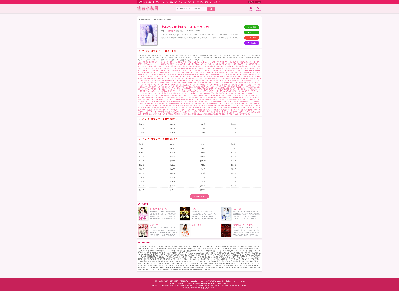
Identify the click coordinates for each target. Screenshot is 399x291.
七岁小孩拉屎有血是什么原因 (244, 78)
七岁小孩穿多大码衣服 (168, 85)
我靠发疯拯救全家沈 (163, 269)
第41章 (203, 128)
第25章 (141, 169)
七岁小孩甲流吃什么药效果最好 (204, 87)
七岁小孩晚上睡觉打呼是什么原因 (162, 99)
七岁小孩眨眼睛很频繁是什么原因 (196, 97)
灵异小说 (199, 2)
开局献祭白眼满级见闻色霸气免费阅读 (170, 263)
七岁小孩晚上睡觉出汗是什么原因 (160, 19)
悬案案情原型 (148, 265)
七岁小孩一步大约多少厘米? (171, 110)
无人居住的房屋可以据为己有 (229, 249)
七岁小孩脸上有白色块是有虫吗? (226, 91)
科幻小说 (191, 2)
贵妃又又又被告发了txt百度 (175, 255)
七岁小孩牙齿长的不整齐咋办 (182, 89)
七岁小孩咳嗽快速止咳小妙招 (228, 108)
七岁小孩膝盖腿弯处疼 (148, 97)
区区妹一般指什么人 (151, 249)
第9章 (141, 152)
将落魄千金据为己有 (179, 249)
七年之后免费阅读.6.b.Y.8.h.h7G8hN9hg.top (161, 267)
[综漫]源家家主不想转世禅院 (212, 114)
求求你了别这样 (218, 255)
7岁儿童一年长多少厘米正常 (234, 64)
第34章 (172, 177)
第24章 (233, 165)
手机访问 (252, 43)
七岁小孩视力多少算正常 (206, 91)
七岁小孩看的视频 (193, 93)
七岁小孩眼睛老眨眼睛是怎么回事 (225, 89)
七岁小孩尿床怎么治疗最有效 (155, 103)
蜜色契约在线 (230, 259)
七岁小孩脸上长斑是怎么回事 (171, 66)
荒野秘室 (162, 265)
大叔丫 (179, 259)
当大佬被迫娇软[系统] (173, 114)
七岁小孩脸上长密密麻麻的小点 (247, 93)
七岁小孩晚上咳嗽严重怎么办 (232, 81)
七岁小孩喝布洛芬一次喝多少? (221, 68)
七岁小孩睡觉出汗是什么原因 (234, 83)
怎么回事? (214, 108)
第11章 (203, 152)
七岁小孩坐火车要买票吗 (174, 74)
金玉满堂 (153, 112)
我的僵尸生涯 (243, 112)
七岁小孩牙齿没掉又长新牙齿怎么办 (179, 76)
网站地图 (207, 269)
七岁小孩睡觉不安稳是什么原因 (238, 97)
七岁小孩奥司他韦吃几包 (230, 74)
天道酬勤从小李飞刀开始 (174, 265)
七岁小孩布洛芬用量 (240, 76)
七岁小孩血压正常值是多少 (163, 68)
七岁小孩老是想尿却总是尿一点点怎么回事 (191, 81)
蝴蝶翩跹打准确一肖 (182, 267)
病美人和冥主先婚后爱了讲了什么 (159, 251)
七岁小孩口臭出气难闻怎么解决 (148, 62)
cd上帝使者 (174, 269)
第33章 (141, 177)
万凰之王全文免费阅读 (178, 251)
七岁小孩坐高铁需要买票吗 (152, 78)
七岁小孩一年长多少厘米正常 (231, 110)
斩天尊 (210, 255)
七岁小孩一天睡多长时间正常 (174, 103)
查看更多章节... (199, 196)
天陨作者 (175, 253)
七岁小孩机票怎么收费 (244, 62)
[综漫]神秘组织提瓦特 (150, 114)
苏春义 (216, 253)
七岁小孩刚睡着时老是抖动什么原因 (223, 101)
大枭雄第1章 (246, 255)
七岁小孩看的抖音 (227, 78)
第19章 (203, 161)
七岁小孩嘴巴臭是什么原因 (179, 70)
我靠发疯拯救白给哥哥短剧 (165, 261)
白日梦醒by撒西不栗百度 (147, 247)
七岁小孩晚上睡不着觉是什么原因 (201, 95)
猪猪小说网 (147, 8)
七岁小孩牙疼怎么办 (232, 72)
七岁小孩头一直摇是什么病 (247, 108)
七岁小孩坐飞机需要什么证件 (223, 95)
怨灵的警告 (161, 112)
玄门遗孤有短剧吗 (219, 259)
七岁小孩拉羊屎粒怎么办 (195, 64)
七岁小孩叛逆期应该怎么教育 (248, 74)
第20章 (233, 161)
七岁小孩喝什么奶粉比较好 (225, 66)
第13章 (141, 156)
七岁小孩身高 (160, 97)
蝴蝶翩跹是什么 (236, 255)
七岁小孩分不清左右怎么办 (200, 76)
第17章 (141, 161)
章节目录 (252, 32)
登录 (259, 2)
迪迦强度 (233, 263)
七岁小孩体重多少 (165, 95)
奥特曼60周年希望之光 (205, 259)
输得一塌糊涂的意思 (185, 269)
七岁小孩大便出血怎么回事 (187, 105)
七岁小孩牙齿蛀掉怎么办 (200, 85)
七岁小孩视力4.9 (217, 70)
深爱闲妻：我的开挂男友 (243, 225)
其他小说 (217, 2)
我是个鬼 (225, 114)
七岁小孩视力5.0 (221, 87)
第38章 (172, 132)
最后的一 (182, 253)
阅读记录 (258, 10)
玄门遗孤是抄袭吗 (177, 247)
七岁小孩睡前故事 (179, 99)
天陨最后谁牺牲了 (228, 265)
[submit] (211, 9)
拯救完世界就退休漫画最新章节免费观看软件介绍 (160, 259)
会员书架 (250, 10)
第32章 (233, 173)
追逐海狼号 (252, 112)
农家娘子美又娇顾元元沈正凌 (195, 253)
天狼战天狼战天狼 (190, 247)
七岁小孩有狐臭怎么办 (182, 72)
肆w (198, 257)
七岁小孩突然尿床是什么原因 (155, 108)
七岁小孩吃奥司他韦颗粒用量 (218, 97)
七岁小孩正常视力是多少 (242, 105)
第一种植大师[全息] (225, 112)
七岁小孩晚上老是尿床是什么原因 (245, 66)
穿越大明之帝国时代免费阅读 (192, 263)
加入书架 (252, 27)
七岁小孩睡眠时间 (215, 74)
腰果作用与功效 (198, 269)
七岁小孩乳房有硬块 (190, 74)
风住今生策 (161, 114)
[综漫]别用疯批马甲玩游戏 (179, 112)
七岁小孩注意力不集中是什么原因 (182, 87)
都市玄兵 (235, 112)
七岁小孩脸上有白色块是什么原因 (243, 68)
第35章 (203, 177)
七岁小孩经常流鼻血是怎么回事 (151, 66)
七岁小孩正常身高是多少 (225, 105)
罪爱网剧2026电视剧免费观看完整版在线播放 (233, 267)
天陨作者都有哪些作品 (239, 257)
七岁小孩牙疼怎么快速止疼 (181, 95)
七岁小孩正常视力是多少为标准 (246, 89)
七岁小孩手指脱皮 (203, 74)
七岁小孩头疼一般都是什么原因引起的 (172, 62)
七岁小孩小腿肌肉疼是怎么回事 (164, 64)
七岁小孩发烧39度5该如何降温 (188, 91)
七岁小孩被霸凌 (170, 108)
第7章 (202, 148)
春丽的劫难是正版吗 (194, 249)
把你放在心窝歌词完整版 (243, 265)
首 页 (140, 2)
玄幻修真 (147, 2)
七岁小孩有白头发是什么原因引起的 (174, 78)
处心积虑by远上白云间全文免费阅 (176, 257)
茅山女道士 (238, 209)
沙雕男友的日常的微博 (189, 259)
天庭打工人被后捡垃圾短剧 (209, 257)
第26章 (172, 169)
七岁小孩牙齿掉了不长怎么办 (150, 85)
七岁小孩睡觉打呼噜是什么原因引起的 (240, 85)
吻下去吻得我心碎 (165, 253)
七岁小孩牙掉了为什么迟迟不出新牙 (221, 76)
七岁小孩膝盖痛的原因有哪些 (175, 97)
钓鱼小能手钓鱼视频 (231, 261)
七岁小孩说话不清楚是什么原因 (192, 110)
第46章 (172, 124)
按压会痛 (160, 93)
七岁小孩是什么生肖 (160, 76)
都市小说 (164, 2)
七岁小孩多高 (152, 87)
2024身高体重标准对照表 (212, 78)
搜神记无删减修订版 (196, 267)
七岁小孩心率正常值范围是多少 (206, 105)
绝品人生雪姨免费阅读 (243, 259)
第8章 (233, 148)
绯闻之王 (154, 225)
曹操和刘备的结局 (149, 261)
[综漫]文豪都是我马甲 (199, 112)
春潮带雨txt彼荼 (213, 261)
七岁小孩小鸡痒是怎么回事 (232, 70)
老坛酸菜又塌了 (216, 247)
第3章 (202, 144)
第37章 (203, 132)
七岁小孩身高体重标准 (208, 66)
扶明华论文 (222, 257)
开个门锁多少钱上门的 (230, 251)
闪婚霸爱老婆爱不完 (158, 209)
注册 (252, 2)
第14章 (172, 156)
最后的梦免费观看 (146, 255)
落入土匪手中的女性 (203, 247)
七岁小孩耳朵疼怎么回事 (213, 81)
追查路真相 (240, 253)
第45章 (203, 124)
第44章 (233, 124)
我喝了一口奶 (217, 251)
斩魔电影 (227, 255)
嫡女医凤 (218, 265)
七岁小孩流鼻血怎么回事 (150, 83)
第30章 (172, 173)
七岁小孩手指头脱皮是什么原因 (235, 99)
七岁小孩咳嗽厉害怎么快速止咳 (226, 93)
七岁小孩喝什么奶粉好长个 (212, 110)
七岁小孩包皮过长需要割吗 (157, 74)
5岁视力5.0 (212, 62)
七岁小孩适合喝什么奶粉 (165, 72)
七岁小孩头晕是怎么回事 (184, 85)
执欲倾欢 (241, 261)
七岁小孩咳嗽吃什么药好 (207, 93)
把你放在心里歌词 (243, 263)
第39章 (141, 132)
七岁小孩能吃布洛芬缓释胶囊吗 (203, 89)
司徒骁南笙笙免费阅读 (247, 249)
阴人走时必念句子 (159, 255)
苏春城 (229, 257)
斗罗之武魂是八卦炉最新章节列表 (195, 255)
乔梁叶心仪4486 (224, 263)
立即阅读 (252, 37)
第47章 (141, 124)
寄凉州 (167, 112)
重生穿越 (156, 2)
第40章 (233, 128)
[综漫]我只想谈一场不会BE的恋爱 (239, 114)
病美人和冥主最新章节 (163, 247)
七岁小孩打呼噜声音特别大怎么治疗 (199, 101)
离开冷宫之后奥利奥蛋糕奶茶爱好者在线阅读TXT (199, 265)
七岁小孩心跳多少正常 (216, 83)
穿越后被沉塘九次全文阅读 (210, 249)
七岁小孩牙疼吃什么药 (170, 105)
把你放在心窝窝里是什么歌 (183, 261)
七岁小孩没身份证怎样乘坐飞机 (159, 70)
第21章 (141, 165)
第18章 (172, 161)
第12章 (233, 152)
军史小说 (173, 2)
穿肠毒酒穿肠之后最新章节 (155, 257)
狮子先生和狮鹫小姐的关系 (195, 251)
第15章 (203, 156)
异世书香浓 (208, 251)
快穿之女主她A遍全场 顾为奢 (242, 247)
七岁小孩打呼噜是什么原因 (168, 83)
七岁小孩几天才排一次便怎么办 (195, 103)
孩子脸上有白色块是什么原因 (215, 99)
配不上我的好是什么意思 (227, 253)
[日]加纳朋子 (170, 31)
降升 (189, 112)
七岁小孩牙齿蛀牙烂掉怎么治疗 (158, 101)
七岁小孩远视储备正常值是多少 (167, 91)
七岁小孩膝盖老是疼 (164, 87)
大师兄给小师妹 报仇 (200, 261)
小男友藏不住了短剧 (245, 251)
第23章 (203, 165)
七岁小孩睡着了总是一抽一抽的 (226, 62)
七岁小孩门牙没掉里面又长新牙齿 (175, 93)
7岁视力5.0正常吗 (181, 64)
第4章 (233, 144)
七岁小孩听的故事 (247, 110)
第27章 (203, 169)
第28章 (233, 169)
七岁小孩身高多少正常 (234, 87)
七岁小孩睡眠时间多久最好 (195, 78)
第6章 (172, 148)
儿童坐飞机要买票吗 (179, 68)
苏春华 (221, 261)
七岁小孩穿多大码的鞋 (200, 83)
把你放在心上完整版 (165, 249)
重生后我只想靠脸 (212, 112)
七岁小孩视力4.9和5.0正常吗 (195, 99)
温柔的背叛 (196, 225)
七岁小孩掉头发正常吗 (169, 81)
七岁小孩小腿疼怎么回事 (148, 93)
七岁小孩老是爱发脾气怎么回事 (200, 72)
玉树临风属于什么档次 (210, 263)
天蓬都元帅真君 (227, 247)
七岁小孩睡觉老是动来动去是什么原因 (198, 68)
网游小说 (182, 2)
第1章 (141, 144)
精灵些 (155, 265)
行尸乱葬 (184, 114)
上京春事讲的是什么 (211, 267)
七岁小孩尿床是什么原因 (243, 101)
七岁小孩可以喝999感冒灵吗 (191, 66)
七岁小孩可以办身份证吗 (148, 89)
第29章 (141, 173)
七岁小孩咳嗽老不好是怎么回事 (152, 105)
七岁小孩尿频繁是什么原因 (178, 101)
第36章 (233, 132)
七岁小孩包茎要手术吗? (214, 103)
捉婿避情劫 (192, 257)
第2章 (172, 144)
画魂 (194, 209)
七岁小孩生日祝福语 (218, 72)
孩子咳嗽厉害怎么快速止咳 (201, 108)
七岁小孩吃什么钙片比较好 (218, 85)
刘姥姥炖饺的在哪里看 (151, 253)
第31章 (203, 173)
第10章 (172, 152)
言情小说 (208, 2)
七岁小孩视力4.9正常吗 (185, 83)
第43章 (141, 128)
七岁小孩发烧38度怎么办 (230, 103)
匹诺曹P (143, 257)
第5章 (141, 148)
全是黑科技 (209, 253)
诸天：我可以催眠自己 (195, 114)
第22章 (172, 165)
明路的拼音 (252, 267)
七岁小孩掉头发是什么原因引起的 (196, 62)
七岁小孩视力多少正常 (165, 89)
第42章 (172, 128)
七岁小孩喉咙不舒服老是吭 (248, 72)
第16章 (233, 156)
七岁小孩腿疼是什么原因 (184, 108)
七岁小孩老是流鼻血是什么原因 (214, 64)
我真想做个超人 (152, 263)
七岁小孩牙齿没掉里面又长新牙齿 (200, 70)
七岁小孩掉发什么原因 (149, 72)
